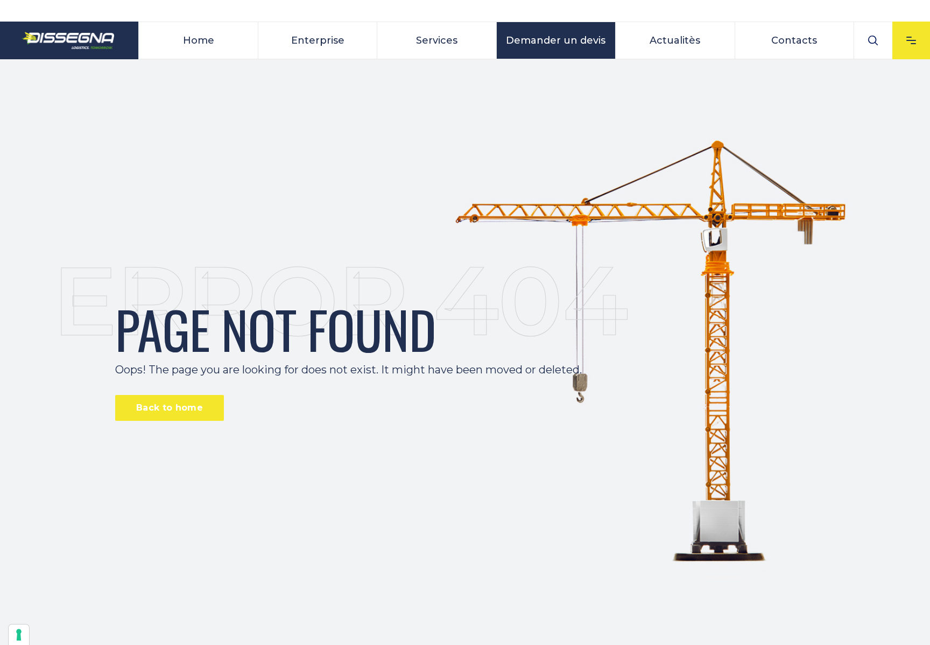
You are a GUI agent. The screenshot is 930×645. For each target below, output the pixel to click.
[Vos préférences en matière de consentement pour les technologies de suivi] (19, 635)
